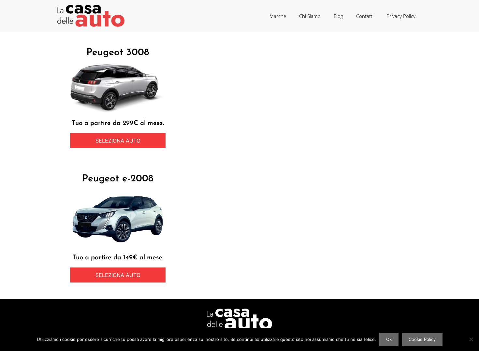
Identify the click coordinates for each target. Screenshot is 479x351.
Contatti (364, 16)
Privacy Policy (400, 16)
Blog (338, 16)
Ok (389, 339)
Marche (277, 16)
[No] (471, 339)
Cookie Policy (422, 339)
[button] (118, 140)
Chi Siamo (310, 16)
